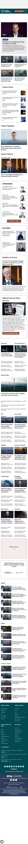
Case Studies (17, 733)
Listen (3, 623)
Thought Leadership (5, 736)
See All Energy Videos (6, 157)
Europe (16, 715)
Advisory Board (18, 729)
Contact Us (17, 736)
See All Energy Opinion (6, 129)
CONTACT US (18, 784)
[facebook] (5, 766)
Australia (16, 713)
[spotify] (18, 766)
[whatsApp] (23, 766)
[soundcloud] (21, 766)
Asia (15, 712)
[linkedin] (12, 766)
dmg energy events (18, 738)
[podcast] (16, 766)
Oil (1, 713)
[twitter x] (9, 766)
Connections (17, 741)
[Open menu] (25, 11)
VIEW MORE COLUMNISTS (14, 221)
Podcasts (3, 738)
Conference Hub (18, 740)
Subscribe (17, 734)
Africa (16, 710)
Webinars (3, 741)
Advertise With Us (18, 731)
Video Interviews (4, 739)
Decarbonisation (4, 708)
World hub (17, 708)
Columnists (7, 184)
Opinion (2, 731)
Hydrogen (3, 712)
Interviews (3, 734)
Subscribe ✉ (14, 769)
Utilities (2, 719)
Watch (3, 583)
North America (18, 719)
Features (3, 733)
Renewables (3, 715)
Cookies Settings (11, 784)
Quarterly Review (4, 743)
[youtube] (14, 766)
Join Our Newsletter (19, 11)
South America (18, 720)
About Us (16, 728)
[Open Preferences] (2, 841)
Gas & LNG (3, 710)
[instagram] (7, 766)
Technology (3, 717)
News (2, 729)
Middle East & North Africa (20, 717)
